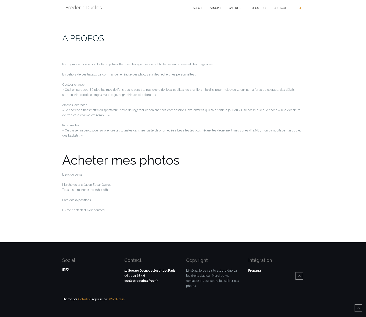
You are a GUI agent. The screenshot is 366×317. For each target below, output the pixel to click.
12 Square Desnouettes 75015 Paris (149, 270)
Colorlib (84, 299)
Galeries (234, 8)
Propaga (254, 270)
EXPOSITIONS (259, 8)
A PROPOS (216, 8)
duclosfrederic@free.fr (141, 280)
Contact (280, 8)
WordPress (117, 299)
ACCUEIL (198, 8)
